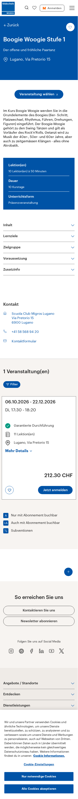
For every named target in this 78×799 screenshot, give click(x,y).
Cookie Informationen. (49, 755)
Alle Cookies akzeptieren (39, 788)
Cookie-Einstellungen (39, 764)
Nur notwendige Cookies (39, 776)
